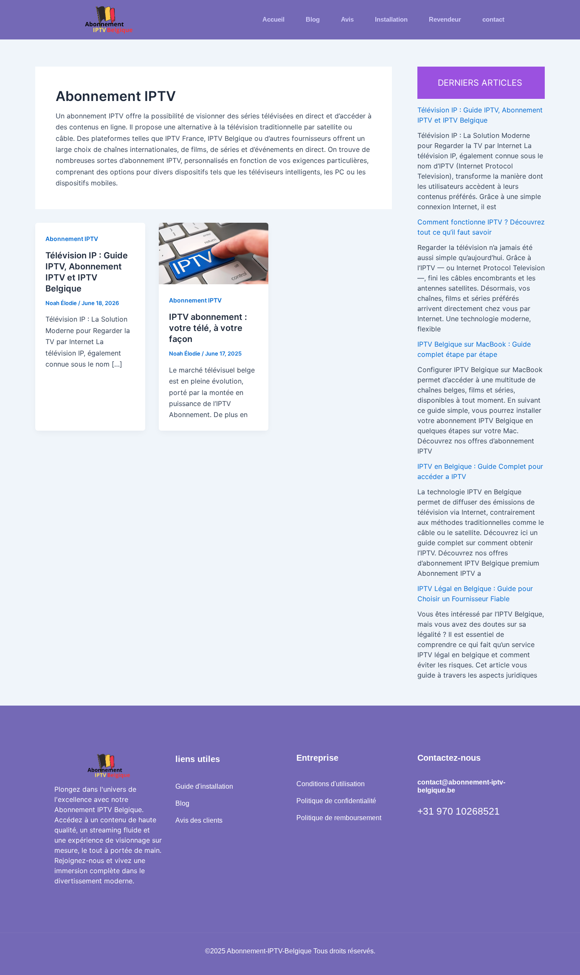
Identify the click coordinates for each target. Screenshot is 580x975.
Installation (391, 19)
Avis (347, 19)
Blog (313, 19)
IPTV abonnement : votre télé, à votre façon (208, 328)
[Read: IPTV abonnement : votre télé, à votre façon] (214, 253)
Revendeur (445, 19)
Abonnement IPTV (71, 238)
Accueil (273, 19)
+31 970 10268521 (458, 811)
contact (493, 19)
